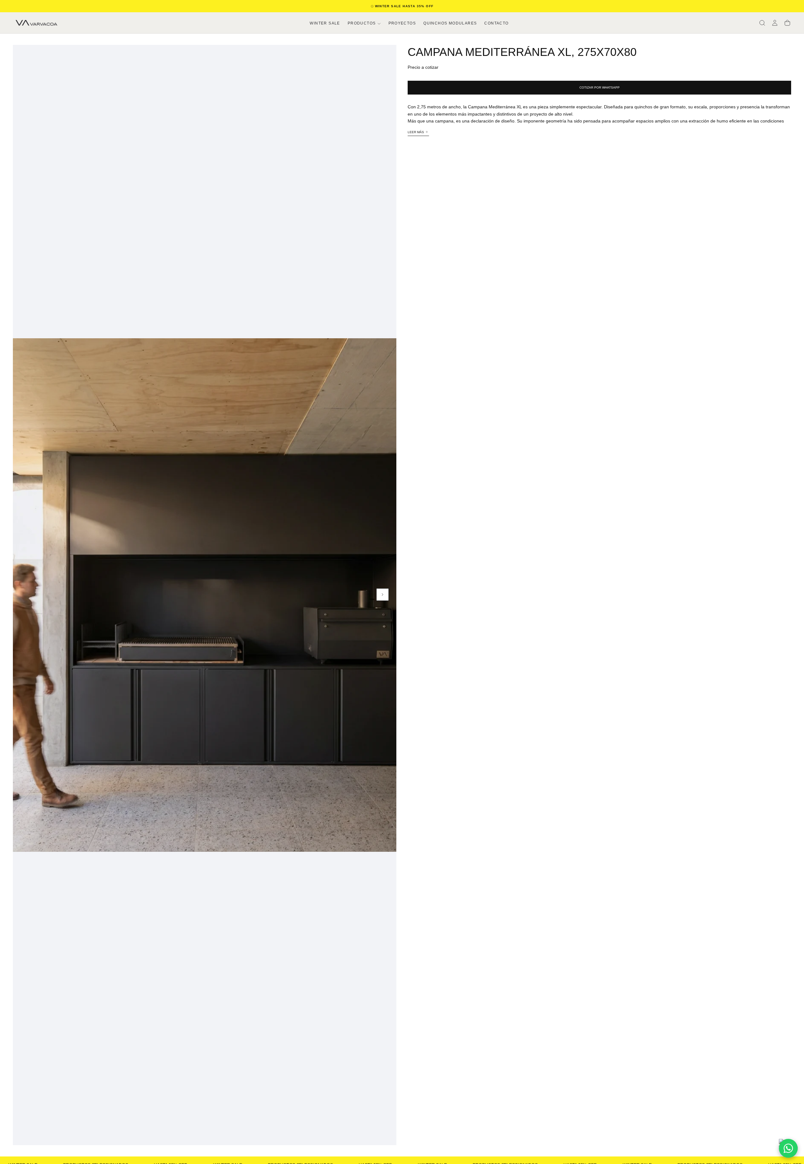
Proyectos (402, 23)
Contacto (496, 23)
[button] (762, 23)
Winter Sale (325, 23)
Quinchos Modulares (450, 23)
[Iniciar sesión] (775, 23)
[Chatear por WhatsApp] (788, 1148)
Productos (362, 23)
